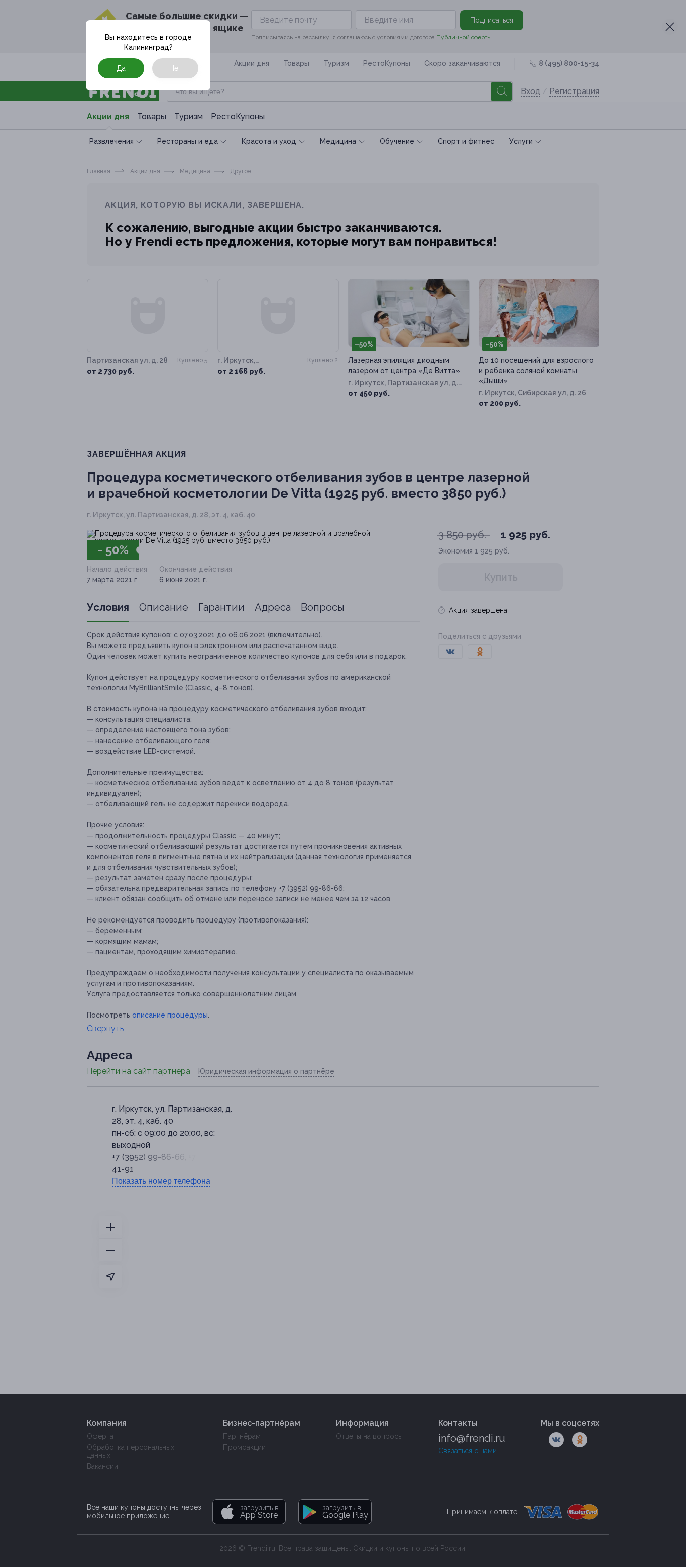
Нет (175, 68)
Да (121, 68)
